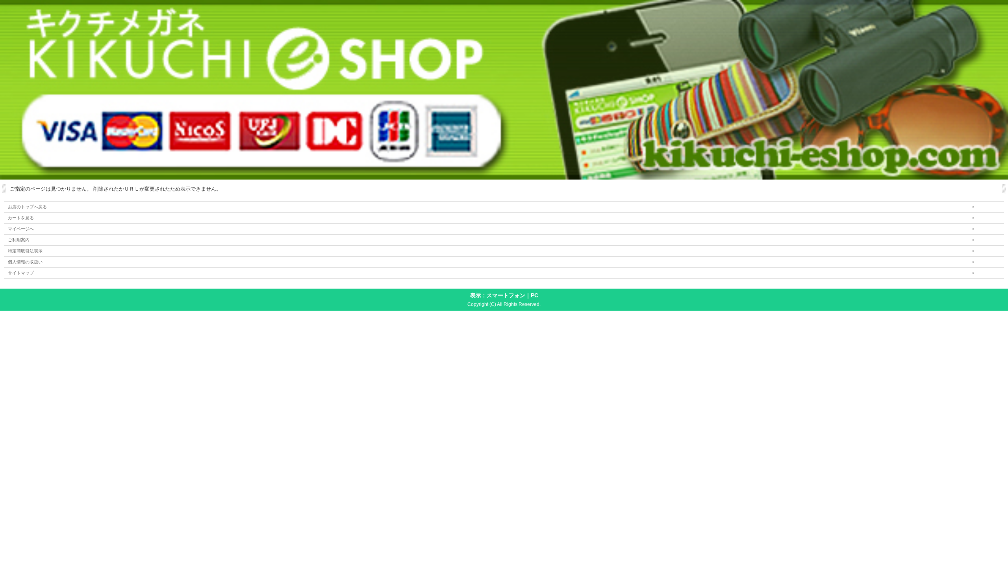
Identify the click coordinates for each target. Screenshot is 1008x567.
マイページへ (21, 228)
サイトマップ (21, 273)
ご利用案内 (19, 239)
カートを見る (21, 217)
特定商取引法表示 (25, 250)
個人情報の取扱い (25, 261)
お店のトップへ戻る (27, 206)
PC (534, 295)
